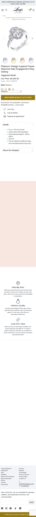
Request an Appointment (15, 116)
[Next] (32, 38)
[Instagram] (6, 508)
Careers (3, 482)
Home (4, 15)
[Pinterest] (11, 508)
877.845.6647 (25, 486)
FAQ (2, 472)
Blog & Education (6, 478)
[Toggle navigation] (2, 10)
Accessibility (22, 472)
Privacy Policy (23, 476)
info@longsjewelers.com (26, 484)
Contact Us (22, 478)
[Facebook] (2, 508)
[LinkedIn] (20, 508)
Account (21, 468)
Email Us (18, 177)
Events (3, 480)
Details (6, 125)
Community (4, 484)
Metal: (6, 85)
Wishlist (21, 470)
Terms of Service (24, 474)
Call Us (6, 177)
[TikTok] (15, 508)
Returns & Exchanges (7, 476)
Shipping (3, 474)
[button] (2, 89)
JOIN (31, 502)
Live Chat (10, 109)
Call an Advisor (12, 113)
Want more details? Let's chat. (18, 97)
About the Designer (11, 150)
